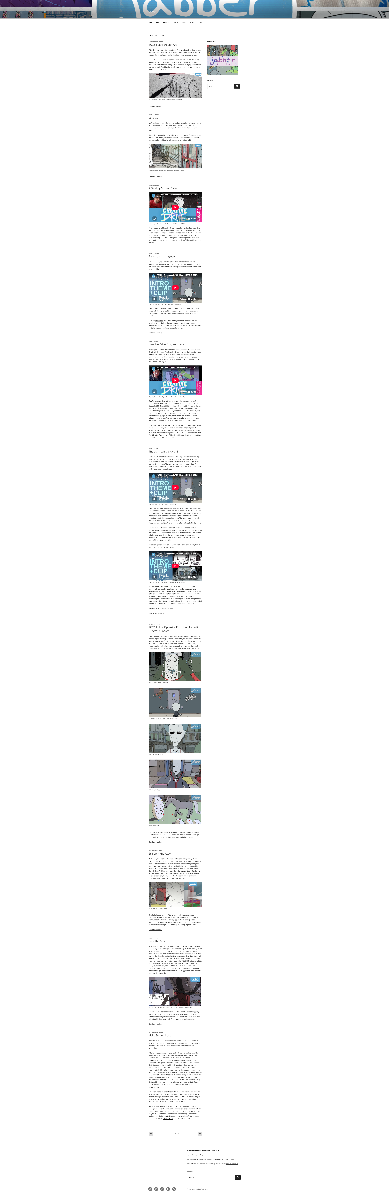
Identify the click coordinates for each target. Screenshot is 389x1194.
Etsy (150, 401)
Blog (157, 22)
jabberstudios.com (232, 1164)
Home (150, 22)
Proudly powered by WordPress (197, 1189)
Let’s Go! (154, 117)
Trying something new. (162, 256)
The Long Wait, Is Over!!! (163, 451)
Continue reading (155, 106)
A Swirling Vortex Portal (163, 188)
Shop (176, 22)
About (192, 22)
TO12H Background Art (163, 44)
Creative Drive (154, 1060)
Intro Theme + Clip (161, 435)
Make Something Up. (161, 1035)
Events (184, 22)
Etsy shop (174, 411)
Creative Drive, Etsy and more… (167, 344)
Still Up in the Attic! (160, 853)
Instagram (159, 321)
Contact (200, 22)
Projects (166, 22)
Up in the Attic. (157, 941)
